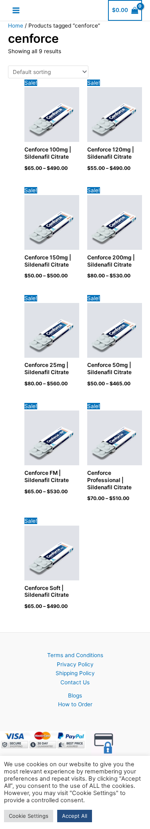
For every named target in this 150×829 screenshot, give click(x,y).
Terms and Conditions (75, 655)
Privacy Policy (75, 664)
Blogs (75, 695)
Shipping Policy (75, 673)
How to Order (75, 704)
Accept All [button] (74, 816)
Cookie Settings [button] (28, 816)
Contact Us (75, 682)
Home (15, 25)
